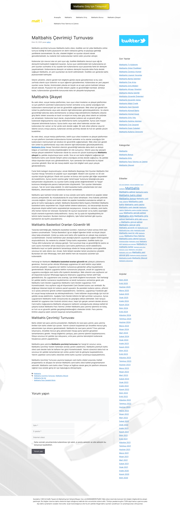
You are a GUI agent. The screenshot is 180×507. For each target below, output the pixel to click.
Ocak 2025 (123, 298)
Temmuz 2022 (125, 404)
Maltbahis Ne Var (40, 378)
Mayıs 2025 (124, 291)
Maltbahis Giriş (81, 17)
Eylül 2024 (123, 312)
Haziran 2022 (124, 407)
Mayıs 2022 (124, 411)
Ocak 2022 (123, 425)
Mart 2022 (123, 418)
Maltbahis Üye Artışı (127, 82)
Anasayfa (57, 17)
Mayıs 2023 (124, 368)
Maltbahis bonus (127, 198)
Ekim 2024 (123, 308)
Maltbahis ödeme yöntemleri (138, 255)
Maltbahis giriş (126, 216)
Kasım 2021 (124, 432)
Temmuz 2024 (125, 319)
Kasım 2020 (124, 474)
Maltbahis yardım (123, 249)
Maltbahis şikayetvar (126, 261)
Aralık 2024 (124, 301)
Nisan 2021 (124, 457)
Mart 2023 (123, 375)
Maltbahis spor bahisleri (129, 244)
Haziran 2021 (124, 449)
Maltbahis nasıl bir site (128, 233)
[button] (90, 6)
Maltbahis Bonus (97, 17)
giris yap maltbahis (124, 184)
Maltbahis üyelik (125, 258)
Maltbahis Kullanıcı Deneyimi (131, 132)
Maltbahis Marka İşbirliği (129, 93)
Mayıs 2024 (124, 326)
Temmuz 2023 (125, 361)
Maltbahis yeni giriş (125, 252)
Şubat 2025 (124, 294)
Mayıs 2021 (124, 453)
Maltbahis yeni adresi (135, 249)
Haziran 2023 (125, 365)
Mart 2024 (123, 333)
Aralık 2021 (123, 428)
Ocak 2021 (123, 467)
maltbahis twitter (126, 247)
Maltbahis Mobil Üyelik (128, 103)
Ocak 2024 (123, 340)
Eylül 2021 (123, 439)
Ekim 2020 (123, 478)
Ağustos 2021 (125, 442)
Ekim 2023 (123, 351)
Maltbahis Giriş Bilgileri (128, 86)
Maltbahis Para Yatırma (134, 236)
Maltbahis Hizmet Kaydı (129, 114)
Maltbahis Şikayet (114, 17)
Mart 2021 (123, 460)
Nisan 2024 (124, 329)
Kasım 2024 (124, 305)
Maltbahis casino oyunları (133, 210)
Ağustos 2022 (125, 400)
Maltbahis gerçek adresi (135, 213)
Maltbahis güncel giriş (129, 225)
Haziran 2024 (125, 322)
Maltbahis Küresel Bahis (129, 111)
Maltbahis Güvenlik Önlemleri (131, 96)
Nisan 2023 (124, 372)
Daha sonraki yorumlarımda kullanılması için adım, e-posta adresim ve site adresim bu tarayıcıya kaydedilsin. (70, 443)
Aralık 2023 (124, 344)
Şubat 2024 (124, 336)
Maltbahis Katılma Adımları (130, 121)
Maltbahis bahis (142, 192)
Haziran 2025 (124, 287)
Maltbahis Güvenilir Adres (130, 100)
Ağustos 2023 (125, 358)
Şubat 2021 (124, 464)
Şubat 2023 (124, 379)
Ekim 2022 (123, 393)
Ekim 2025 (123, 280)
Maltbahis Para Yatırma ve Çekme (66, 24)
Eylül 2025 (123, 283)
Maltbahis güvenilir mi (128, 228)
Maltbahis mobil (139, 230)
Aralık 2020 (124, 471)
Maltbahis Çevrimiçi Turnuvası (44, 376)
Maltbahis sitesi (134, 241)
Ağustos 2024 (125, 315)
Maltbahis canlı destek (129, 207)
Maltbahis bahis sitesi (130, 195)
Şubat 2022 (124, 421)
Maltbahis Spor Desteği (129, 107)
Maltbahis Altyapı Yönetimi (130, 89)
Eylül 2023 (123, 354)
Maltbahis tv (142, 244)
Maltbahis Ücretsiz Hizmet (130, 72)
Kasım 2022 (124, 389)
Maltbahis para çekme (129, 239)
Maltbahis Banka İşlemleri (130, 79)
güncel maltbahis (135, 184)
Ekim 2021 (123, 435)
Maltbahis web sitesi (139, 247)
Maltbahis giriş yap (134, 219)
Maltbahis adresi (127, 192)
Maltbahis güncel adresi (131, 222)
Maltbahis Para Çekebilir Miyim (45, 380)
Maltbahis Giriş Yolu (127, 118)
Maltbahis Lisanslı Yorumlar (130, 75)
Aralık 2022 (124, 386)
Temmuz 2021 (125, 446)
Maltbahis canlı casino (134, 204)
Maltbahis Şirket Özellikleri (130, 68)
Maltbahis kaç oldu (126, 230)
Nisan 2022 (124, 414)
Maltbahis (68, 17)
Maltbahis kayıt (143, 228)
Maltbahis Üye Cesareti (129, 125)
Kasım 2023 (124, 347)
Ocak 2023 (123, 382)
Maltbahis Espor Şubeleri (129, 128)
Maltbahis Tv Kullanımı (128, 65)
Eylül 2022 (123, 396)
